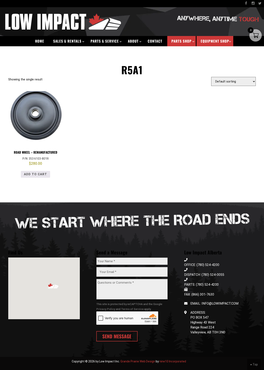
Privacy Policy (105, 309)
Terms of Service (132, 309)
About (133, 41)
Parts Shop (181, 41)
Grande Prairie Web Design (137, 361)
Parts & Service (105, 41)
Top (255, 364)
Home (39, 41)
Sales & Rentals (67, 41)
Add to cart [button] (35, 174)
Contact (155, 41)
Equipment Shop (215, 41)
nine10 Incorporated (172, 361)
